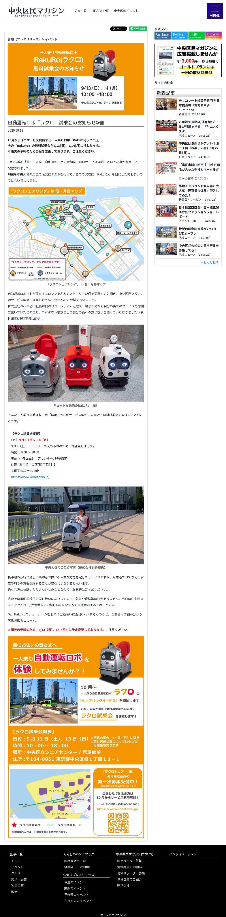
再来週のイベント (76, 894)
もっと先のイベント (78, 900)
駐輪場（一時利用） (78, 867)
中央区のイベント (126, 10)
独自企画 (17, 885)
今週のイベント (75, 882)
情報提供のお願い (129, 867)
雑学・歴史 (19, 879)
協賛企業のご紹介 (129, 879)
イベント (51, 39)
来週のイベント (75, 888)
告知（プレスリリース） (24, 39)
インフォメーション (183, 854)
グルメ (16, 873)
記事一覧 (80, 10)
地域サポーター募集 (131, 873)
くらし (16, 861)
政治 (14, 891)
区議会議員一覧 (75, 861)
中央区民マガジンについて (134, 854)
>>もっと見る (209, 262)
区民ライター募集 (129, 861)
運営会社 (123, 885)
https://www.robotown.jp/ (30, 477)
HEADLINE (100, 10)
